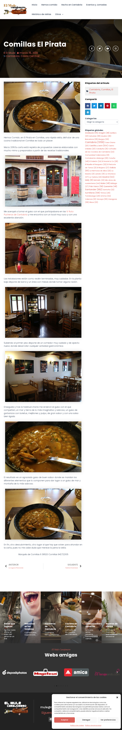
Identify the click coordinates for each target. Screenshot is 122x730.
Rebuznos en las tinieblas (30, 626)
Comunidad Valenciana (97, 155)
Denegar (86, 720)
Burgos (104, 139)
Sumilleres (92, 192)
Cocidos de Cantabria (71, 625)
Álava (93, 202)
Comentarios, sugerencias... (31, 633)
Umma (106, 196)
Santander (93, 189)
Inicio (34, 4)
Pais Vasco (96, 186)
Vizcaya (102, 199)
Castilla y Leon (98, 145)
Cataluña (102, 149)
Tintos (105, 193)
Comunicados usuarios (93, 625)
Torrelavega (92, 196)
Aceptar (64, 720)
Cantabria (13, 56)
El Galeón (95, 161)
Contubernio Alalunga (96, 158)
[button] (117, 697)
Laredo (100, 174)
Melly (89, 180)
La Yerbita (95, 177)
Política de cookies (77, 725)
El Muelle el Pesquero (96, 164)
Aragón (104, 133)
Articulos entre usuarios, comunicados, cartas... (92, 634)
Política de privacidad (93, 725)
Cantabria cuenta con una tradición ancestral (111, 633)
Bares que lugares (9, 625)
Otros (58, 14)
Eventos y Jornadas (96, 4)
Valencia (90, 199)
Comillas (105, 89)
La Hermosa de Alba (100, 171)
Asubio (106, 136)
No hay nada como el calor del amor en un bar (9, 634)
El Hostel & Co (110, 161)
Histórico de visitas (41, 14)
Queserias (110, 186)
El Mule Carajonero (61, 649)
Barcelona (91, 139)
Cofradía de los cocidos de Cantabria (71, 632)
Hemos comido (49, 4)
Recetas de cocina (111, 625)
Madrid (108, 177)
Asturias (95, 136)
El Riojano (103, 167)
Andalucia (91, 133)
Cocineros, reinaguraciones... (52, 633)
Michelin (99, 180)
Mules (105, 183)
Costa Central (30, 56)
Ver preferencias (108, 720)
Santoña (108, 189)
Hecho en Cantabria (71, 4)
